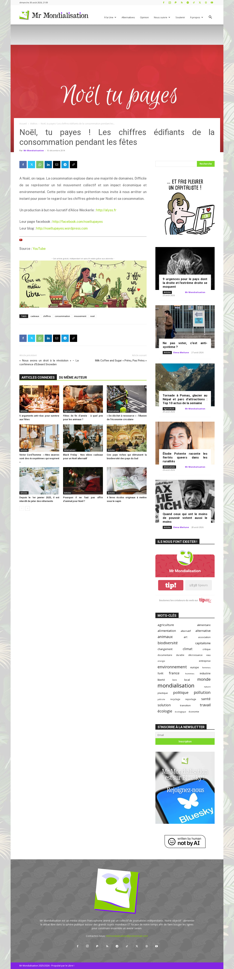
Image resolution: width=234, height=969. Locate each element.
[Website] (206, 2)
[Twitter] (200, 2)
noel (92, 316)
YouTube (39, 249)
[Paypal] (175, 2)
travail (205, 705)
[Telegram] (187, 2)
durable (180, 655)
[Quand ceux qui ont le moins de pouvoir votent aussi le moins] (185, 501)
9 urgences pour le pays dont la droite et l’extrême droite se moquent (185, 282)
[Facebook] (163, 2)
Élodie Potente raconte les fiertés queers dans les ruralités (185, 457)
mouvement (80, 316)
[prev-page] (21, 508)
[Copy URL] (73, 164)
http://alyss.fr (106, 210)
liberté (161, 679)
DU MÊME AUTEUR (73, 377)
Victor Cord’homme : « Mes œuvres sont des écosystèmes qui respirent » (39, 458)
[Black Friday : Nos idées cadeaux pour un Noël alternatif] (83, 438)
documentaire (165, 655)
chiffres (47, 316)
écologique (180, 711)
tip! (170, 585)
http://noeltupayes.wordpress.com (61, 228)
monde (204, 679)
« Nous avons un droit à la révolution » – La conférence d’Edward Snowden (49, 362)
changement (165, 649)
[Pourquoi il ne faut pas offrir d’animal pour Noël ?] (83, 480)
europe (194, 667)
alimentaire (204, 625)
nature (207, 686)
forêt (160, 673)
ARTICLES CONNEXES (38, 377)
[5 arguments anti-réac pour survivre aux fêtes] (39, 399)
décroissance (195, 655)
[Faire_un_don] (83, 284)
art (185, 637)
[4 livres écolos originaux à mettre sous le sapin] (127, 480)
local (187, 679)
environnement (172, 667)
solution (164, 705)
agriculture (166, 625)
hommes (189, 673)
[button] (210, 17)
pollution (202, 692)
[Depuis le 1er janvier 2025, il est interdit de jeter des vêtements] (39, 480)
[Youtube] (212, 2)
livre (174, 679)
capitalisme (203, 643)
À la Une (108, 17)
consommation (62, 316)
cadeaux (35, 316)
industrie (205, 673)
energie (161, 661)
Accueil (23, 123)
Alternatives (128, 17)
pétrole (161, 699)
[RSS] (181, 2)
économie (194, 711)
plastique (163, 693)
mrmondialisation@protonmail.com (127, 936)
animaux (165, 637)
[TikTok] (194, 2)
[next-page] (27, 508)
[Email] (56, 164)
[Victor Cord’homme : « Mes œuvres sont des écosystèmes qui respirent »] (39, 438)
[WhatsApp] (40, 164)
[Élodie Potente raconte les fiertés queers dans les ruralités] (185, 443)
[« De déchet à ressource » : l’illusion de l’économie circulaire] (127, 399)
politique (180, 692)
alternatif (186, 631)
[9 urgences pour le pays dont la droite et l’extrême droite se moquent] (185, 268)
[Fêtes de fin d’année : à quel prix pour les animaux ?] (83, 399)
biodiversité (168, 643)
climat (188, 649)
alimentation (167, 631)
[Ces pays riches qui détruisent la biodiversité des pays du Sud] (127, 438)
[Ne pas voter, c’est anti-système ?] (185, 326)
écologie (165, 711)
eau (208, 655)
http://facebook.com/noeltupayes (77, 222)
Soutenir (180, 17)
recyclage (175, 699)
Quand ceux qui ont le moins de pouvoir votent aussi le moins (185, 517)
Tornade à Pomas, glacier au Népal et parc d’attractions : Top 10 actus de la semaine (185, 399)
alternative (203, 631)
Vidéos (33, 123)
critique (207, 649)
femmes (206, 667)
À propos (195, 17)
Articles (23, 411)
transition (185, 705)
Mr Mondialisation (34, 150)
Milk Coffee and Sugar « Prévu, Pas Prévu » (121, 360)
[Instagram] (169, 2)
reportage (190, 699)
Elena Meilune (181, 352)
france (174, 673)
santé (206, 699)
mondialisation (176, 685)
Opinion (144, 17)
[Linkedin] (48, 164)
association (204, 637)
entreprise (205, 660)
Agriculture (69, 411)
